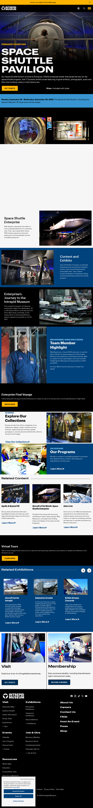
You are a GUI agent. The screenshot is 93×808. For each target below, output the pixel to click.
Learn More (56, 468)
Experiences (7, 722)
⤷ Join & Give (31, 753)
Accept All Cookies (18, 791)
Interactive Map (8, 707)
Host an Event (7, 745)
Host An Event (69, 721)
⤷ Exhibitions (31, 723)
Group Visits (7, 719)
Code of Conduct (36, 789)
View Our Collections (16, 442)
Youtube (86, 696)
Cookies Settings (18, 801)
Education (6, 768)
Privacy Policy (49, 789)
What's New (6, 764)
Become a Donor (32, 741)
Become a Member (59, 682)
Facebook (71, 696)
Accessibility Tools (9, 772)
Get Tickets (10, 88)
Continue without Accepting (27, 779)
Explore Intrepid (8, 711)
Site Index (60, 789)
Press (64, 726)
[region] (18, 791)
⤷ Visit (5, 726)
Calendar (5, 737)
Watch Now (10, 404)
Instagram (75, 696)
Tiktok (79, 696)
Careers (65, 707)
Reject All (18, 796)
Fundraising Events (33, 745)
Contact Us (68, 712)
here (54, 2)
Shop (63, 731)
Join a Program (8, 741)
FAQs (63, 716)
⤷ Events (5, 749)
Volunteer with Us (32, 749)
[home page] (8, 8)
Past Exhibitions (32, 720)
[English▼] (78, 8)
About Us (66, 702)
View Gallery (13, 168)
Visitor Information (9, 715)
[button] (84, 8)
